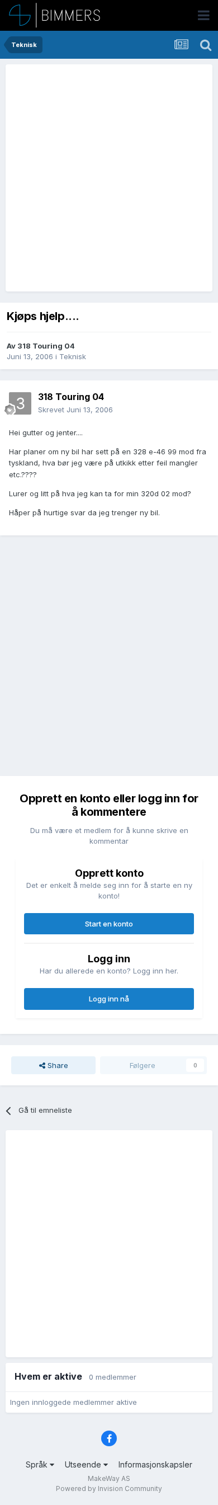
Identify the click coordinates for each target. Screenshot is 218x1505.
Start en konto (109, 923)
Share (56, 1065)
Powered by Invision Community (109, 1488)
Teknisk (72, 356)
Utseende (84, 1464)
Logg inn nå (109, 998)
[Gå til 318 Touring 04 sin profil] (20, 403)
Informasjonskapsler (155, 1464)
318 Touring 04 (46, 345)
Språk (38, 1464)
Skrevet (75, 409)
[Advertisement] (109, 178)
